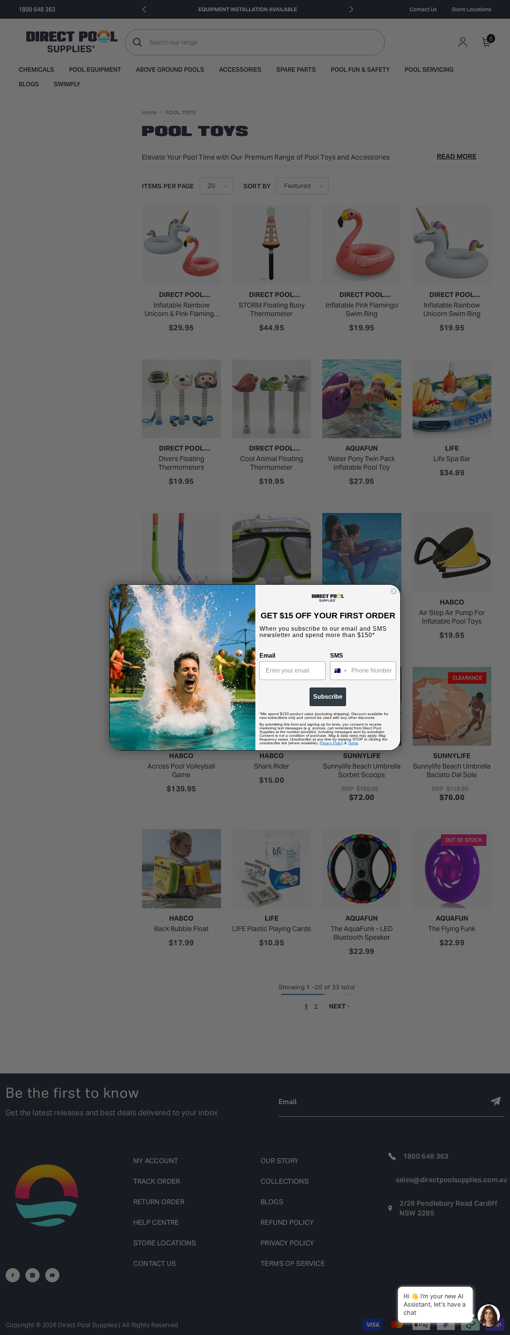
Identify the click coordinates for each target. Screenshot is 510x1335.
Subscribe (327, 696)
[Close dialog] (394, 591)
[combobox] (339, 671)
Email (267, 655)
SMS (336, 655)
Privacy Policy (331, 743)
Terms (353, 743)
